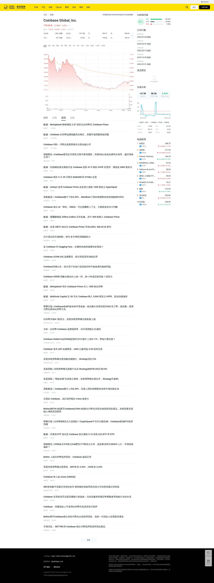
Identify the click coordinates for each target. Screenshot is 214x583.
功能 (50, 7)
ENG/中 (206, 2)
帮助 (81, 7)
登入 (194, 7)
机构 (88, 7)
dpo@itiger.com (57, 561)
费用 (67, 7)
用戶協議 (46, 567)
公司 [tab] (54, 117)
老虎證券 (16, 7)
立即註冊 (204, 7)
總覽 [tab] (45, 117)
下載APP (208, 564)
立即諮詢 (208, 556)
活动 (74, 7)
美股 (45, 15)
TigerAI (59, 7)
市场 (36, 7)
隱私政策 (57, 567)
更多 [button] (88, 540)
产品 (43, 7)
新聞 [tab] (63, 117)
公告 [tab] (72, 117)
